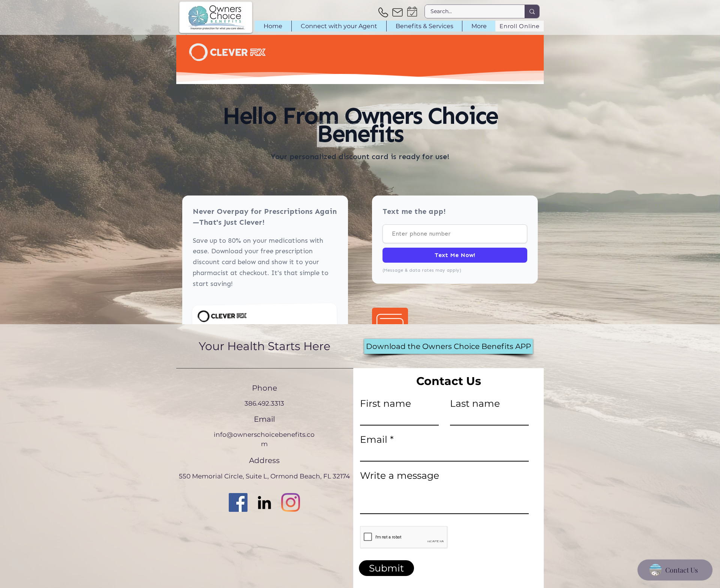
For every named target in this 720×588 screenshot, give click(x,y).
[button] (338, 26)
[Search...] (532, 11)
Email (373, 439)
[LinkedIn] (264, 502)
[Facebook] (238, 502)
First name (385, 403)
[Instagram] (290, 502)
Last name (475, 403)
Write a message (399, 475)
